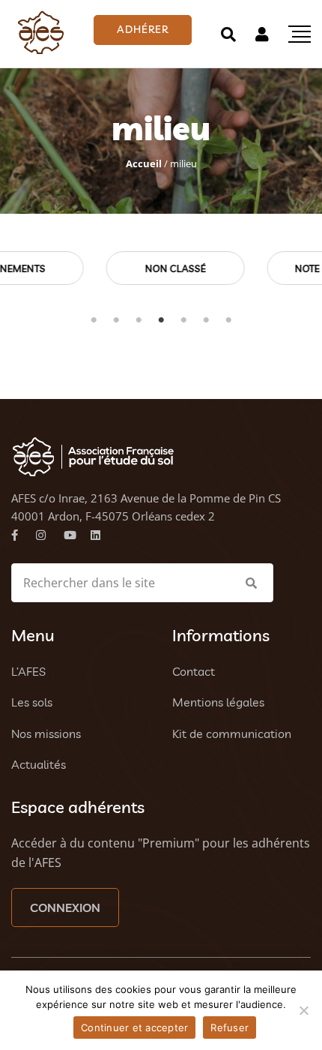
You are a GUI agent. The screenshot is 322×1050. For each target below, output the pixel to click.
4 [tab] (161, 320)
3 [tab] (138, 320)
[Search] (228, 34)
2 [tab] (116, 320)
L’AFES (28, 671)
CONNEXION (65, 907)
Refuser (229, 1028)
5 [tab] (183, 320)
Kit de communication (231, 733)
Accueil (144, 163)
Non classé (114, 268)
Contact (193, 671)
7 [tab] (228, 320)
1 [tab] (93, 320)
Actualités (38, 764)
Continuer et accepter (134, 1028)
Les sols (31, 702)
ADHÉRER (142, 29)
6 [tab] (205, 320)
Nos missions (46, 733)
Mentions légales (218, 702)
